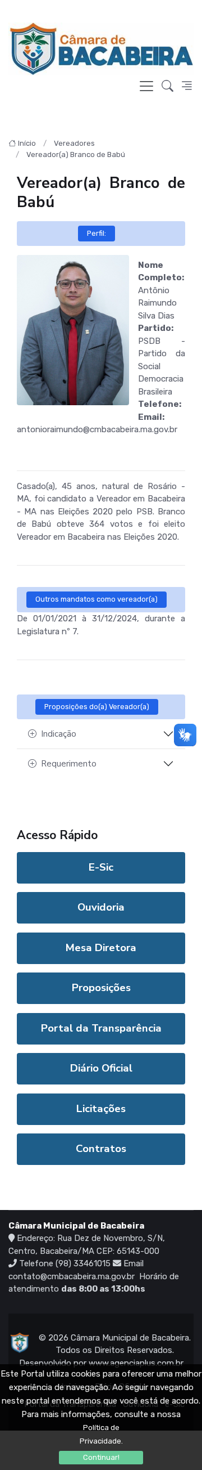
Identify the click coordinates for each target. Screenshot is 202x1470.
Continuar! (101, 1457)
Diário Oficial (101, 1068)
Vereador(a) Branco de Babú (75, 154)
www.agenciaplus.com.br (136, 1363)
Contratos (101, 1148)
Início (27, 143)
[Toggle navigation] (146, 86)
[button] (167, 86)
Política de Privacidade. (101, 1434)
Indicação (58, 734)
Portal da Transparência (101, 1028)
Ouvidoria (101, 907)
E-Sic (101, 867)
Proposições (101, 987)
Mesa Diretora (101, 947)
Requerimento (69, 763)
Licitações (101, 1108)
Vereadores (74, 143)
